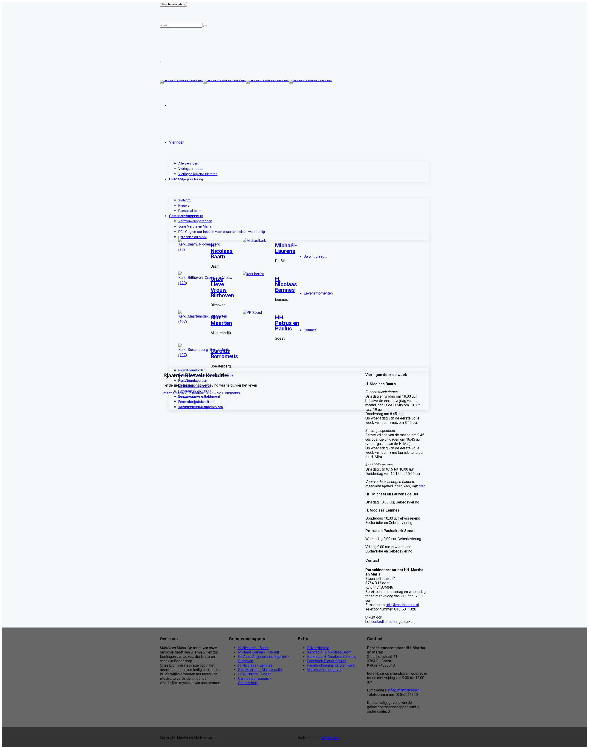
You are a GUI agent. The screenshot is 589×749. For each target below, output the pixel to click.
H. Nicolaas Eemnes (286, 284)
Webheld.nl (330, 738)
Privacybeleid (318, 648)
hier (422, 486)
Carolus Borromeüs (224, 354)
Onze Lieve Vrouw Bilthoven (222, 287)
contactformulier (384, 621)
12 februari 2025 (200, 393)
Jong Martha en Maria (194, 226)
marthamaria (174, 393)
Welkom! (184, 200)
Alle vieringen (188, 163)
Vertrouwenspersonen (195, 221)
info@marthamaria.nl (402, 605)
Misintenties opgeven (324, 670)
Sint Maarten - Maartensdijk (260, 670)
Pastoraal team (190, 211)
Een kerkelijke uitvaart (194, 402)
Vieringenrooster (191, 169)
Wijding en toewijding (194, 407)
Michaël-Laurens (286, 248)
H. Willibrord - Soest (254, 674)
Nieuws (183, 205)
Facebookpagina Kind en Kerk (331, 665)
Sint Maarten (221, 320)
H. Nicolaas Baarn (222, 251)
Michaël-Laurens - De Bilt (258, 652)
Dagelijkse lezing (190, 179)
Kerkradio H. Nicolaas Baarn (329, 652)
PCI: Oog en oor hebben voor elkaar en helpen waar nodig (221, 232)
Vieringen (176, 142)
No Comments (228, 393)
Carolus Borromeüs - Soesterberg (254, 680)
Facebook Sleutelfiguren (326, 661)
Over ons (176, 179)
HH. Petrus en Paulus (287, 323)
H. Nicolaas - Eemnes (255, 665)
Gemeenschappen (183, 216)
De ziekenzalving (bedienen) (199, 396)
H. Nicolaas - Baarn (253, 648)
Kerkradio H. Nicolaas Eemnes (331, 656)
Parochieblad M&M (192, 237)
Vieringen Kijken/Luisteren (197, 174)
